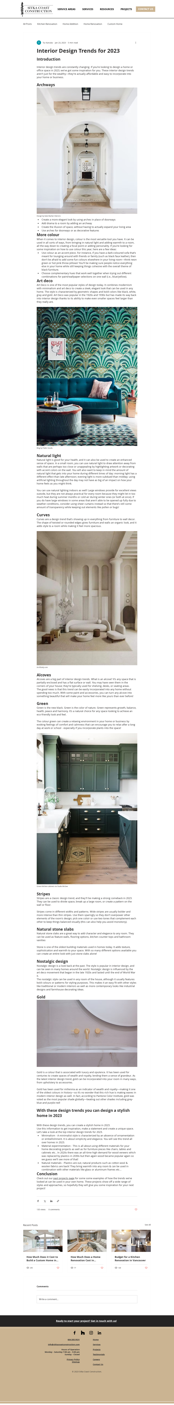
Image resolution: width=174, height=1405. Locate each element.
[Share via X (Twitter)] (44, 1201)
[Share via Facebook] (38, 1201)
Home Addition (70, 23)
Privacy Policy (73, 1359)
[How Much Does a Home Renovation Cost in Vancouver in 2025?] (87, 1241)
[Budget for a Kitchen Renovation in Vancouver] (131, 1241)
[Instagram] (91, 1332)
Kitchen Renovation (47, 23)
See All (148, 1224)
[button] (107, 9)
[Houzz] (82, 1332)
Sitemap (76, 1362)
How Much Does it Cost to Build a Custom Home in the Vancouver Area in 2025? (42, 1258)
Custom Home (115, 23)
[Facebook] (74, 1332)
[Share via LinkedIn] (51, 1201)
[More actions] (135, 42)
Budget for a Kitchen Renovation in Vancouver (130, 1258)
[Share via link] (58, 1201)
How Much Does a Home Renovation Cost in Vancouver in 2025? (85, 1258)
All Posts (27, 23)
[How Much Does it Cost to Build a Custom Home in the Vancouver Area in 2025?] (43, 1241)
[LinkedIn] (99, 1332)
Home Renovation (93, 23)
